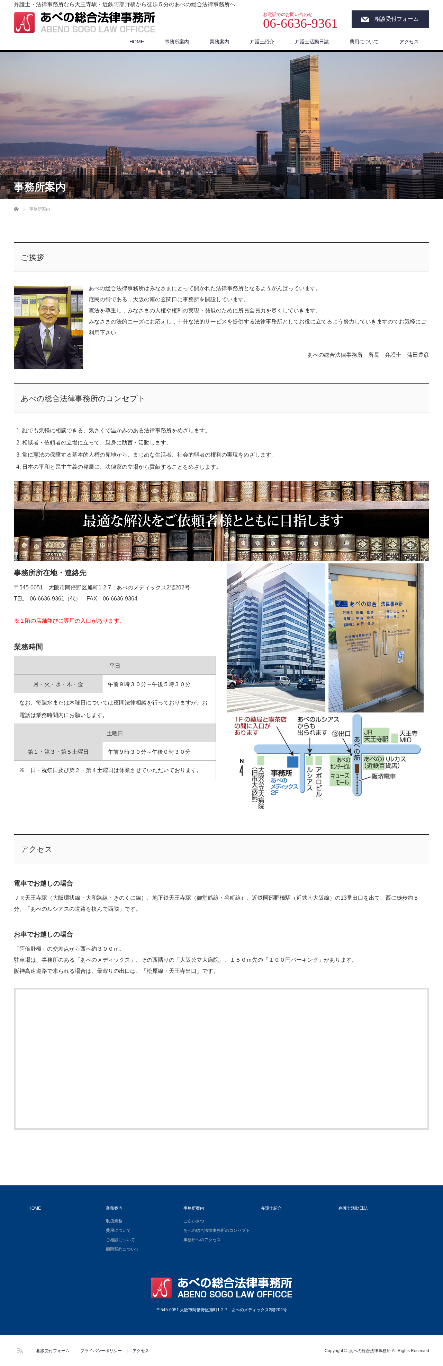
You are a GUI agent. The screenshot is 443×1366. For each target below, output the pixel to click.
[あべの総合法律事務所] (84, 23)
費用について (364, 41)
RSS (19, 1349)
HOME (136, 41)
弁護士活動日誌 (312, 41)
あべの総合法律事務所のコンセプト (216, 1230)
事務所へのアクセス (202, 1240)
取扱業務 (114, 1221)
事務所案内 (177, 41)
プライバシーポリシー (101, 1351)
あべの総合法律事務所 (370, 1350)
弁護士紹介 (262, 41)
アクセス (409, 41)
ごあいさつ (193, 1221)
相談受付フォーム (396, 19)
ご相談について (120, 1240)
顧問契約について (122, 1249)
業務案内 (219, 41)
